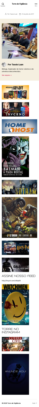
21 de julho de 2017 (28, 14)
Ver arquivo (7, 75)
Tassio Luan (13, 14)
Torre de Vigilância (19, 4)
